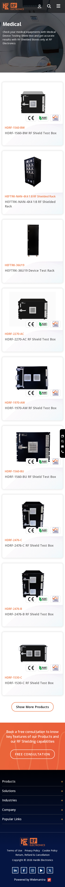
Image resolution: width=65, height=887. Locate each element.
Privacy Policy (32, 850)
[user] (39, 6)
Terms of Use (14, 850)
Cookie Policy (49, 850)
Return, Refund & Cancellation (32, 854)
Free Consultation (32, 754)
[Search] (49, 6)
